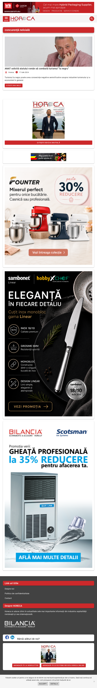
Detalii (54, 684)
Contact (8, 598)
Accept (43, 684)
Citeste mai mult (13, 85)
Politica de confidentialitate (17, 593)
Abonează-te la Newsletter (26, 665)
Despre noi (9, 589)
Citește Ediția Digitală (48, 143)
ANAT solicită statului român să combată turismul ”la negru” (37, 68)
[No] (94, 681)
